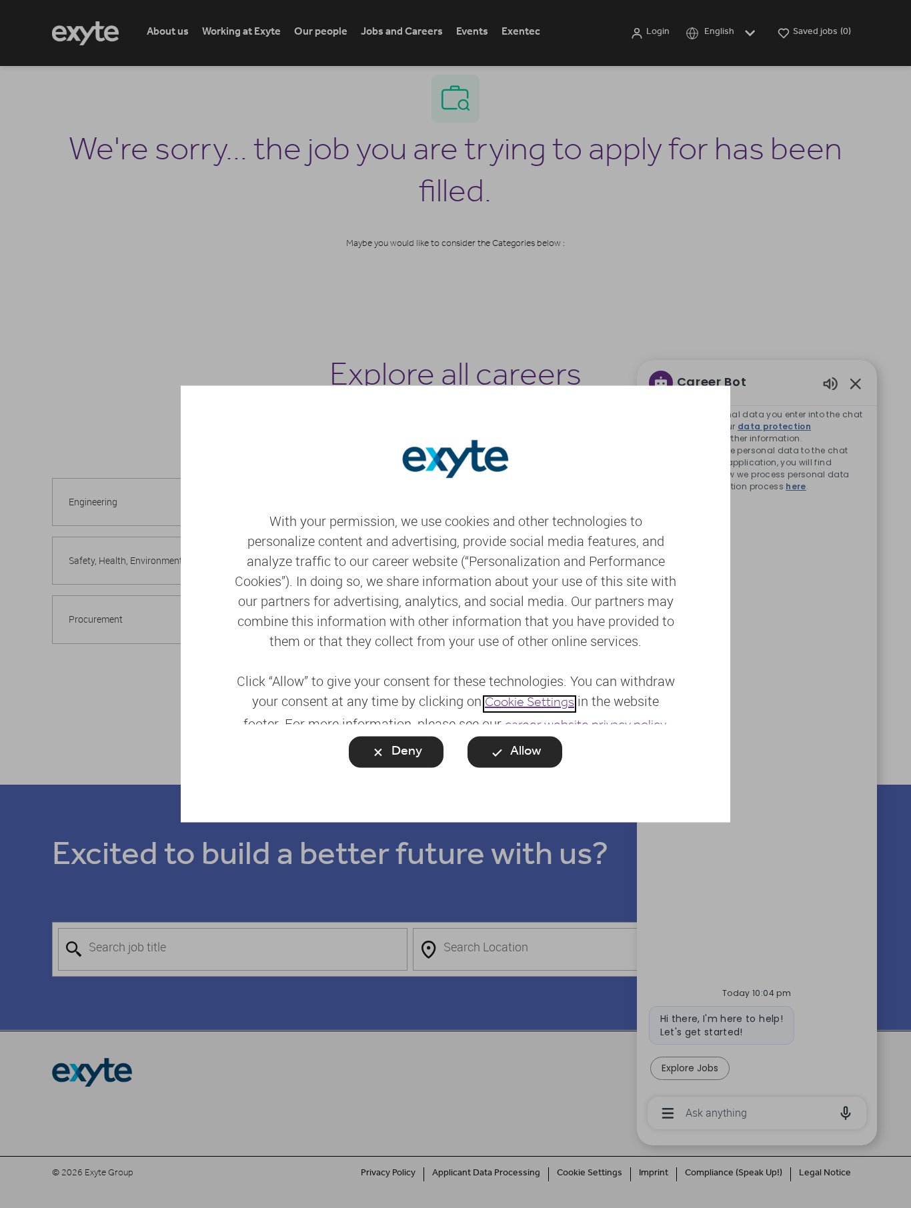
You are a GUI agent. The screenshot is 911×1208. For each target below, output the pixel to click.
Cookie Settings (529, 704)
